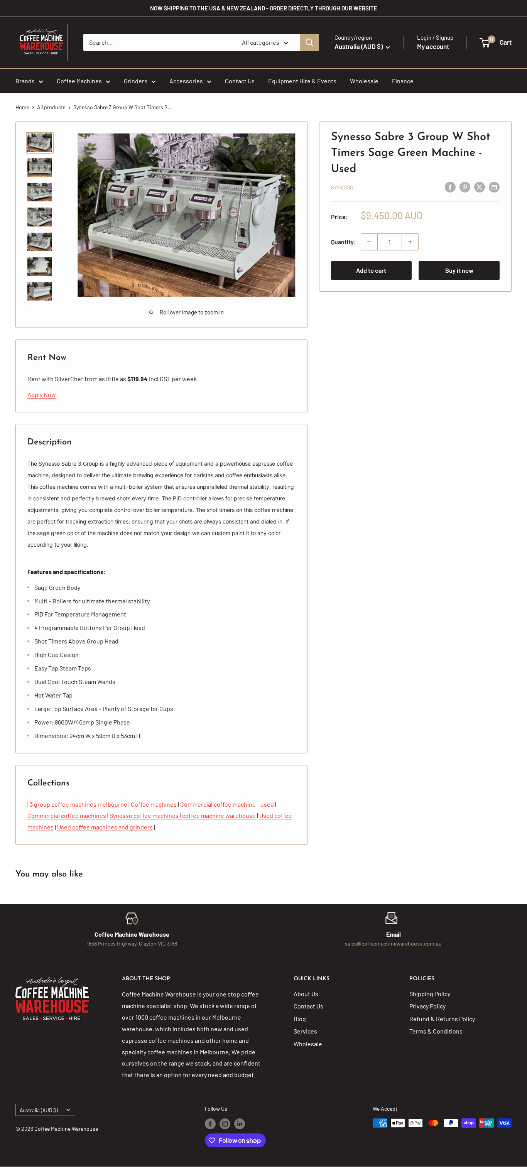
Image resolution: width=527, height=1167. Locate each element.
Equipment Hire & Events (302, 80)
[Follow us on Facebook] (210, 1123)
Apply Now (41, 394)
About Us (306, 993)
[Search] (309, 42)
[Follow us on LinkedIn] (239, 1123)
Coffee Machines (79, 80)
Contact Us (240, 80)
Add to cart (371, 270)
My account (433, 46)
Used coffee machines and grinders (105, 827)
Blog (300, 1018)
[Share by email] (494, 187)
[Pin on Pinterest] (464, 187)
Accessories (186, 80)
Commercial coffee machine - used (227, 804)
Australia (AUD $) (39, 1110)
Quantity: (343, 241)
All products (51, 107)
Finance (403, 80)
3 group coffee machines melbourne (78, 804)
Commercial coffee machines (66, 815)
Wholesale (364, 80)
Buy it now (459, 270)
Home (22, 107)
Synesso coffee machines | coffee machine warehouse (183, 815)
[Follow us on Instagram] (225, 1123)
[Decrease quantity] (369, 242)
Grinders (135, 80)
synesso (342, 187)
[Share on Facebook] (450, 187)
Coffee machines (154, 804)
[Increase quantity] (410, 242)
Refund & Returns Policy (442, 1018)
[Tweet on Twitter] (479, 187)
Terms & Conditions (436, 1031)
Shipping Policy (429, 993)
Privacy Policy (427, 1006)
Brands (25, 80)
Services (305, 1031)
